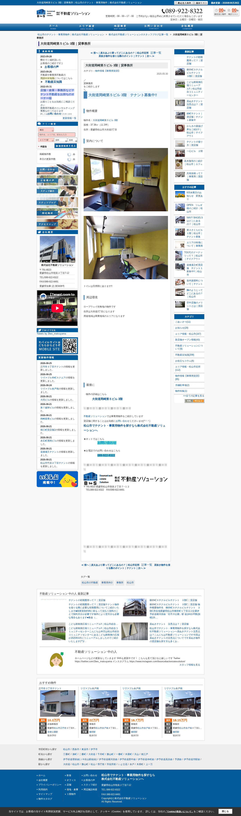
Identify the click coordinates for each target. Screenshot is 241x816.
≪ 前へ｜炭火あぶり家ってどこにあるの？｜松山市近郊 (120, 53)
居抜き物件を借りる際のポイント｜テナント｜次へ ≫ (126, 56)
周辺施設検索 (90, 789)
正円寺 (63, 728)
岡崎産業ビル (47, 418)
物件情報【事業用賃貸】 (107, 70)
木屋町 (128, 754)
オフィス (71, 780)
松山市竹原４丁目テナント (54, 463)
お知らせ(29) (181, 328)
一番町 (119, 754)
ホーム (41, 775)
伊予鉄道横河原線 (108, 759)
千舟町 (101, 754)
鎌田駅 (92, 732)
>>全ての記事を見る (193, 395)
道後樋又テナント (49, 452)
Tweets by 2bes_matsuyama (51, 333)
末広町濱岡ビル (48, 440)
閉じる (225, 811)
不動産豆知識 (53, 81)
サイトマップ (45, 794)
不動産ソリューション (95, 416)
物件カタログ (45, 798)
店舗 (69, 784)
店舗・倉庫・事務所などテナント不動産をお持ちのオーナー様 (57, 94)
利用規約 (43, 789)
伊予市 (94, 749)
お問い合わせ (122, 421)
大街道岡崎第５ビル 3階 (105, 120)
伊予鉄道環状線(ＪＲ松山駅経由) (80, 759)
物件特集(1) (181, 391)
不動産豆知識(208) (184, 354)
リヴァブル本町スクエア (53, 377)
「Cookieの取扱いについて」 (179, 811)
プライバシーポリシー (49, 784)
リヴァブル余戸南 (49, 388)
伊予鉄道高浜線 (164, 759)
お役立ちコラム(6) (184, 360)
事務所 (119, 582)
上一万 (149, 764)
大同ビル (45, 399)
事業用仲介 (107, 582)
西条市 (75, 749)
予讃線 (178, 759)
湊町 (74, 754)
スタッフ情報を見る (189, 664)
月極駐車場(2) (182, 385)
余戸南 (105, 728)
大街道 (91, 754)
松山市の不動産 (90, 582)
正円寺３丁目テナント (51, 366)
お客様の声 (52, 66)
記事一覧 (156, 52)
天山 (136, 754)
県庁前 (101, 764)
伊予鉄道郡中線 (128, 759)
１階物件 (71, 794)
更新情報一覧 (69, 118)
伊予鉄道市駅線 (192, 759)
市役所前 (111, 764)
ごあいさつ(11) (183, 322)
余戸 (132, 764)
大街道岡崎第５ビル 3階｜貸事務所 (109, 65)
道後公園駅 (52, 732)
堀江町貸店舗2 (47, 429)
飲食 (69, 775)
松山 (93, 764)
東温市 (85, 749)
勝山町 (110, 754)
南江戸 (144, 754)
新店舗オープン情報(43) (187, 339)
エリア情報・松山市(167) (188, 334)
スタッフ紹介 (90, 784)
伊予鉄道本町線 (146, 759)
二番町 (82, 754)
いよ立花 (122, 764)
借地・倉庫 (72, 789)
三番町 (66, 754)
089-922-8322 (106, 455)
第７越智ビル (47, 407)
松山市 (130, 582)
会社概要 (43, 780)
